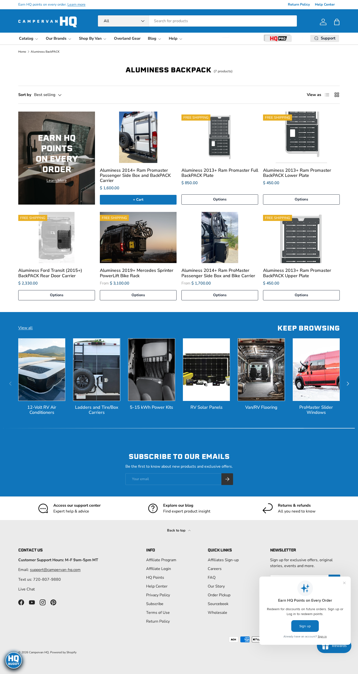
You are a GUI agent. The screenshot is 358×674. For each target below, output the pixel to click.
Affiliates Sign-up (223, 560)
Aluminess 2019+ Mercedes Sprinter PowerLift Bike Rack (136, 272)
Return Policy (299, 4)
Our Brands (56, 38)
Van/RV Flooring (261, 407)
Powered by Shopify (63, 652)
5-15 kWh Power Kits (151, 407)
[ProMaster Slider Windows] (316, 370)
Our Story (216, 586)
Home (22, 51)
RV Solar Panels (206, 407)
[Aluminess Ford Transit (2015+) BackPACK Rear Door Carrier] (56, 237)
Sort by (24, 94)
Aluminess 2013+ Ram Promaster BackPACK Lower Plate (297, 172)
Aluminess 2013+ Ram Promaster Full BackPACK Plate (219, 172)
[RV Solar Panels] (206, 370)
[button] (336, 22)
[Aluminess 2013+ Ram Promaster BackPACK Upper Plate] (301, 237)
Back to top (176, 530)
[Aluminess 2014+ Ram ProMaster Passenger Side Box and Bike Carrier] (219, 237)
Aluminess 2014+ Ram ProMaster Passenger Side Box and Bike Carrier (218, 272)
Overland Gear (127, 38)
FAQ (212, 577)
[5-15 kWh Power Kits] (151, 370)
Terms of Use (158, 612)
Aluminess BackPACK (45, 51)
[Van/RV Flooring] (261, 370)
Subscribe (154, 604)
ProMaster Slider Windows (316, 409)
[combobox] (197, 21)
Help (173, 38)
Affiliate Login (158, 568)
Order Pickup (219, 595)
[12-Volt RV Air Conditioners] (42, 370)
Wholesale (217, 612)
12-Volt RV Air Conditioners (41, 409)
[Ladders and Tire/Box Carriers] (96, 370)
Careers (215, 568)
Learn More (57, 180)
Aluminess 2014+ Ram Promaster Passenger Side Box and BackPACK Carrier (135, 175)
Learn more (76, 4)
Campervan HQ (39, 652)
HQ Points (155, 577)
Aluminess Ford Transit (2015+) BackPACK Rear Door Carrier (50, 272)
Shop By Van (90, 38)
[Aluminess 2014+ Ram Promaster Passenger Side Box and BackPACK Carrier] (138, 137)
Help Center (325, 4)
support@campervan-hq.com (55, 569)
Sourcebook (218, 604)
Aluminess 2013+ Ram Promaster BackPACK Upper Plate (297, 272)
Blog (152, 38)
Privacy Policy (158, 595)
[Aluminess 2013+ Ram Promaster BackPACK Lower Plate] (301, 137)
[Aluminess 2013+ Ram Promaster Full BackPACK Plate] (219, 137)
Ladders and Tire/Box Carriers (96, 409)
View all (25, 328)
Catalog (26, 38)
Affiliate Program (161, 560)
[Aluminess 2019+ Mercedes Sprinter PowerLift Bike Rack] (138, 237)
